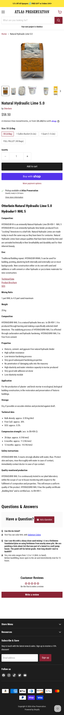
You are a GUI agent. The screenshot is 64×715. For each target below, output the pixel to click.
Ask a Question (45, 519)
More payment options (32, 183)
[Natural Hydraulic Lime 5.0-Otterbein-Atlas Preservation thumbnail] (5, 91)
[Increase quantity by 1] (27, 156)
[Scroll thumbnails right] (59, 91)
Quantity (4, 150)
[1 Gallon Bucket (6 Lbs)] (26, 137)
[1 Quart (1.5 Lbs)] (48, 137)
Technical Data (7, 279)
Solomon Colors (34, 535)
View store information (14, 197)
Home (4, 34)
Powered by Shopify (32, 709)
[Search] (58, 20)
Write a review (32, 594)
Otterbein (8, 108)
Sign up (45, 657)
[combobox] (27, 20)
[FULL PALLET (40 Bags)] (13, 144)
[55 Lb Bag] (7, 137)
